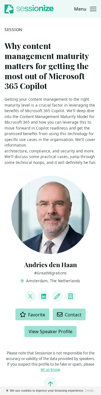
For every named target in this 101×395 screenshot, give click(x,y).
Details (89, 390)
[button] (85, 9)
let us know (50, 369)
